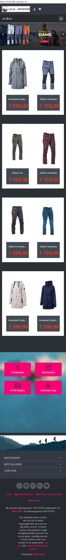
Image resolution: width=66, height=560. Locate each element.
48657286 (17, 511)
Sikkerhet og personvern (49, 494)
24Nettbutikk (39, 554)
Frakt (8, 494)
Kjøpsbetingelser (23, 494)
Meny (8, 18)
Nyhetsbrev (34, 500)
